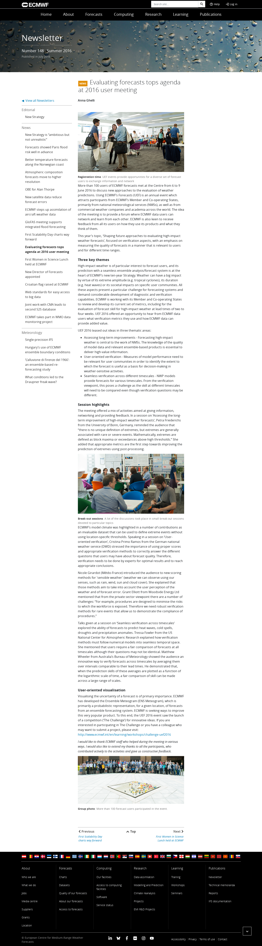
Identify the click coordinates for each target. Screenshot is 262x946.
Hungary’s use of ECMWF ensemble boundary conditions (47, 349)
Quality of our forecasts (73, 893)
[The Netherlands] (106, 856)
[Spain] (137, 856)
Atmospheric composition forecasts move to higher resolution (44, 177)
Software (101, 897)
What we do (29, 885)
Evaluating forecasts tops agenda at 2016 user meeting (47, 249)
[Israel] (194, 856)
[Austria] (24, 856)
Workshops (178, 885)
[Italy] (93, 856)
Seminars (176, 893)
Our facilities (103, 877)
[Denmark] (43, 856)
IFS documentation (220, 901)
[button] (247, 931)
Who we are (29, 877)
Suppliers (27, 909)
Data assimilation (144, 877)
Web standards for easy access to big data (47, 294)
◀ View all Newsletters (38, 100)
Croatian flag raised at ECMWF (46, 284)
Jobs (24, 893)
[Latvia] (200, 856)
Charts (63, 877)
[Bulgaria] (168, 856)
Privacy (193, 939)
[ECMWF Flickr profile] (135, 938)
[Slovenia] (131, 856)
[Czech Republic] (175, 856)
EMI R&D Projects (144, 909)
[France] (61, 856)
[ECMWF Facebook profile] (127, 938)
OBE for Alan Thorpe (39, 189)
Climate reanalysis (144, 893)
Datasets (64, 885)
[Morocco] (219, 856)
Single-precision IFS (39, 340)
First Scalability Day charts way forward (47, 236)
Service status (104, 905)
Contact (222, 939)
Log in (231, 4)
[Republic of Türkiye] (156, 856)
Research (153, 14)
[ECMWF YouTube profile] (152, 938)
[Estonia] (49, 856)
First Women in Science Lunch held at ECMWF (46, 261)
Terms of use (207, 939)
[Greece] (74, 856)
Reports (213, 893)
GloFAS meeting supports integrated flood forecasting (45, 224)
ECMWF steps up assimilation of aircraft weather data (48, 211)
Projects (139, 901)
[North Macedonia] (225, 856)
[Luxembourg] (99, 856)
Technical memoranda (222, 885)
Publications (211, 14)
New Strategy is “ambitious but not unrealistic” (47, 137)
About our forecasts (71, 901)
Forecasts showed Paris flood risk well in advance (46, 149)
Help (215, 4)
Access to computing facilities (109, 887)
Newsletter (215, 877)
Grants (26, 917)
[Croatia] (36, 856)
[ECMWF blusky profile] (118, 938)
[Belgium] (30, 856)
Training (175, 877)
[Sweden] (143, 856)
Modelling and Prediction (148, 885)
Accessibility (178, 939)
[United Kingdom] (162, 856)
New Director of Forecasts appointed (44, 274)
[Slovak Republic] (238, 856)
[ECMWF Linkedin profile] (110, 938)
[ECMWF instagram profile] (143, 938)
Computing (124, 14)
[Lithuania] (206, 856)
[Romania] (231, 856)
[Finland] (55, 856)
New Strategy (34, 117)
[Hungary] (187, 856)
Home (46, 14)
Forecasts (93, 14)
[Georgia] (181, 856)
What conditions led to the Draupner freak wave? (44, 379)
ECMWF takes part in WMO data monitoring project (48, 319)
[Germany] (68, 856)
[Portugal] (118, 856)
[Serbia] (124, 856)
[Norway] (112, 856)
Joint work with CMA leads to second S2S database (45, 306)
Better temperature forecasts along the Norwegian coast (46, 162)
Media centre (30, 901)
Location (27, 925)
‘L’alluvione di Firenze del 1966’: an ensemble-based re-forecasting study (47, 364)
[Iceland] (80, 856)
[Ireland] (87, 856)
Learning (180, 14)
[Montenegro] (213, 856)
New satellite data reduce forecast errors (43, 199)
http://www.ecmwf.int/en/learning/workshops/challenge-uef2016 (124, 734)
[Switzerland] (149, 856)
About (68, 14)
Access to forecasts (71, 909)
